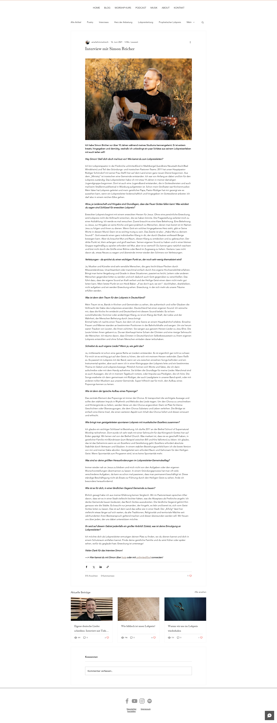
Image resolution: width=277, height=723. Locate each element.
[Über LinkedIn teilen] (100, 567)
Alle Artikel (76, 22)
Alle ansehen (200, 592)
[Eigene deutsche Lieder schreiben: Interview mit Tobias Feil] (92, 609)
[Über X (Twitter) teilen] (93, 567)
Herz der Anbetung (123, 22)
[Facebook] (127, 701)
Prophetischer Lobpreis (170, 22)
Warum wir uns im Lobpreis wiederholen (183, 629)
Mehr (189, 22)
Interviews (103, 22)
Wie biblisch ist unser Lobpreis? (138, 626)
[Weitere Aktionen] (190, 42)
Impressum (146, 709)
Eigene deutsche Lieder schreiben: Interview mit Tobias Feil (91, 629)
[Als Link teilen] (107, 567)
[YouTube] (134, 701)
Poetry (90, 22)
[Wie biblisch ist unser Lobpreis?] (138, 609)
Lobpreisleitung (145, 22)
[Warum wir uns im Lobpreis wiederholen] (185, 609)
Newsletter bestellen (131, 710)
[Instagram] (142, 701)
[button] (202, 22)
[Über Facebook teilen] (86, 567)
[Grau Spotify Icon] (149, 701)
